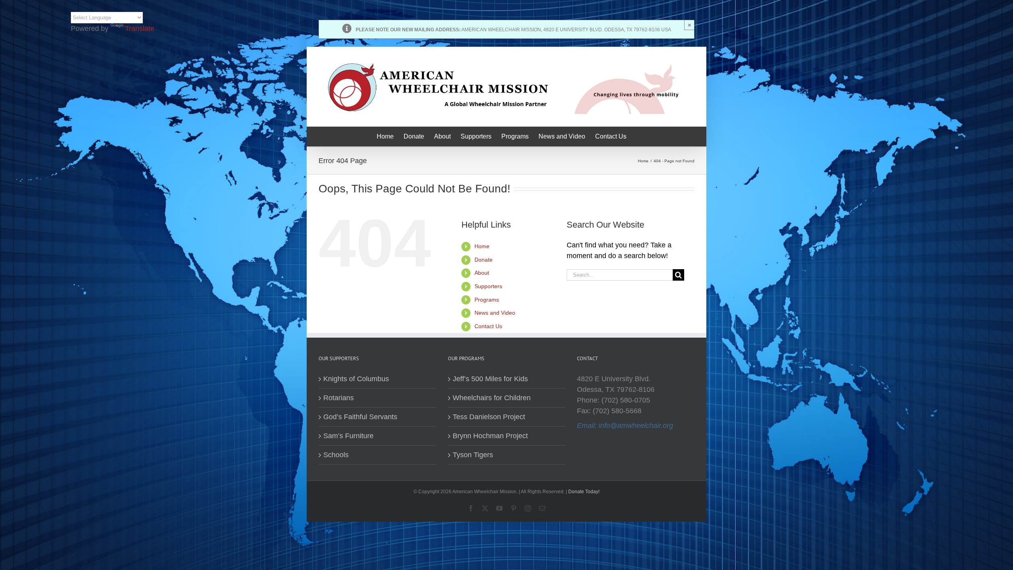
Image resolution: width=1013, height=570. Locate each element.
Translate (139, 28)
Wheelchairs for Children (492, 398)
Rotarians (338, 398)
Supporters (488, 286)
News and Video (494, 313)
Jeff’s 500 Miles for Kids (490, 379)
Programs (486, 299)
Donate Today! (583, 491)
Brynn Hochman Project (490, 436)
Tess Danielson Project (489, 417)
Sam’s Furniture (348, 436)
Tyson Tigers (473, 455)
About (481, 273)
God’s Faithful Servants (360, 417)
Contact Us (488, 326)
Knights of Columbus (356, 379)
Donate (483, 259)
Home (481, 246)
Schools (336, 455)
